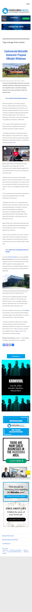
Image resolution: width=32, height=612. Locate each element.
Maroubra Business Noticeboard (10, 540)
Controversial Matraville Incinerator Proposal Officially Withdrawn (16, 54)
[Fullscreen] (28, 410)
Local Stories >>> (16, 356)
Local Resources (6, 543)
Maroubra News (5, 548)
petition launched (12, 257)
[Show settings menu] (25, 410)
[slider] (14, 410)
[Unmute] (23, 410)
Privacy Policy (5, 550)
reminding (26, 310)
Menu (28, 4)
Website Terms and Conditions (15, 550)
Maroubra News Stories (8, 536)
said (14, 142)
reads (18, 333)
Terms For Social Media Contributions (14, 551)
